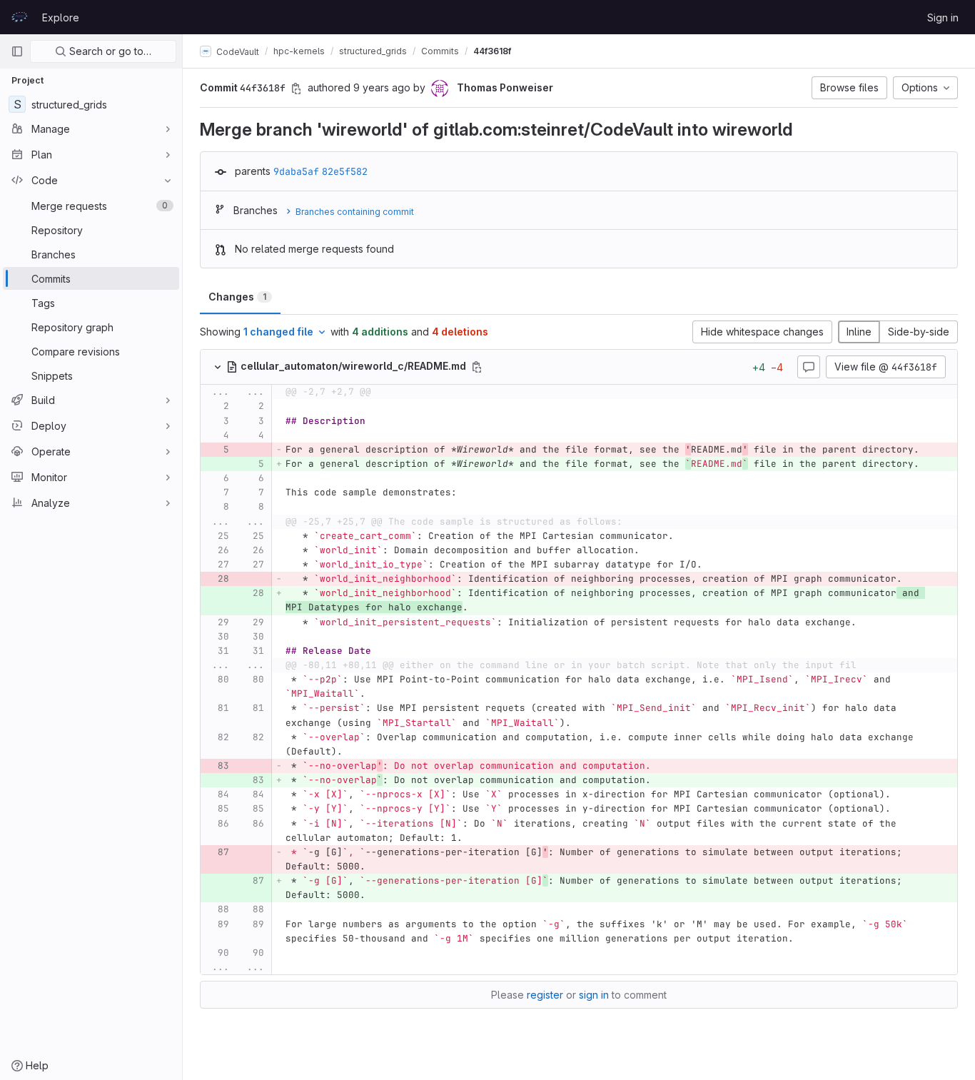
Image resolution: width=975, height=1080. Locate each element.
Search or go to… (108, 51)
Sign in (943, 17)
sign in (594, 995)
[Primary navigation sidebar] (17, 51)
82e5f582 (345, 171)
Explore (60, 17)
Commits (440, 51)
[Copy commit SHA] (296, 88)
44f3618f (492, 51)
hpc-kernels (299, 51)
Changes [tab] (237, 297)
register (545, 995)
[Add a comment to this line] (200, 406)
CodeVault (236, 51)
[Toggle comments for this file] (808, 366)
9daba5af (296, 171)
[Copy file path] (476, 366)
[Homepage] (19, 17)
